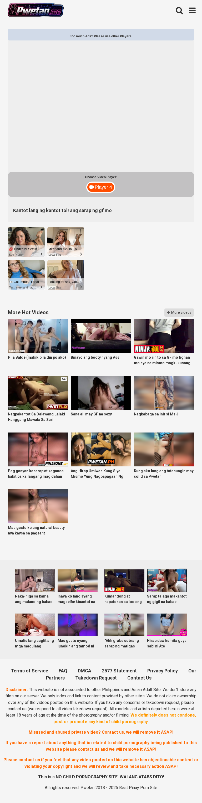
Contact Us (139, 678)
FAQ (63, 670)
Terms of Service (29, 670)
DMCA (84, 670)
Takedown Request (96, 678)
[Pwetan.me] (36, 10)
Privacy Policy (162, 670)
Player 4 (103, 187)
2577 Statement (119, 670)
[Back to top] (183, 786)
